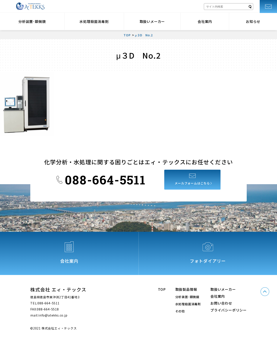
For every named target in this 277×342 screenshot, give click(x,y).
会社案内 (205, 21)
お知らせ (253, 21)
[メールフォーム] (268, 6)
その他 (180, 311)
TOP (162, 289)
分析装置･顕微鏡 (32, 21)
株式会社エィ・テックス (30, 6)
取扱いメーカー (152, 21)
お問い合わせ (221, 303)
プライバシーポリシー (228, 310)
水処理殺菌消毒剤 (93, 21)
